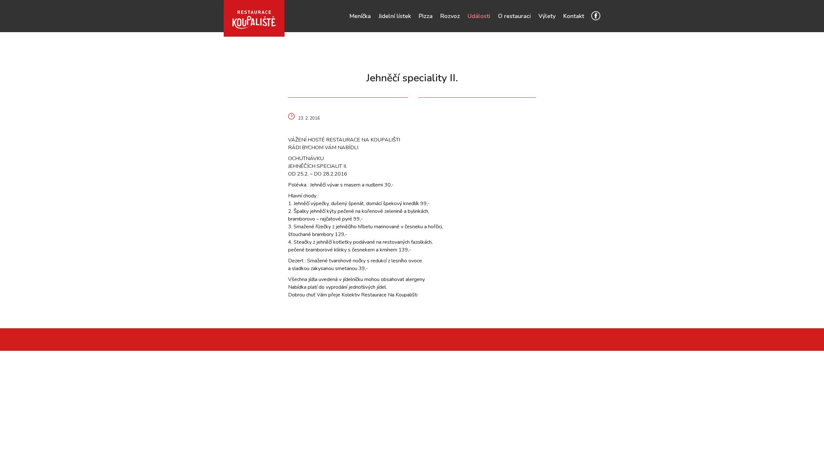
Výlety (547, 16)
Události (479, 16)
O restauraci (514, 16)
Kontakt (573, 16)
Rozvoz (450, 16)
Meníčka (360, 16)
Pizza (426, 16)
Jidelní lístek (395, 16)
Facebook (595, 15)
